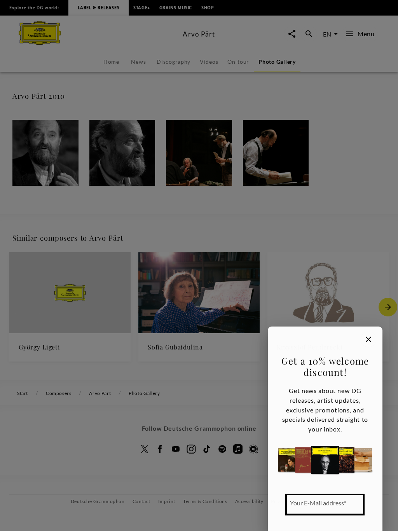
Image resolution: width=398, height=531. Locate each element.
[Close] (368, 339)
